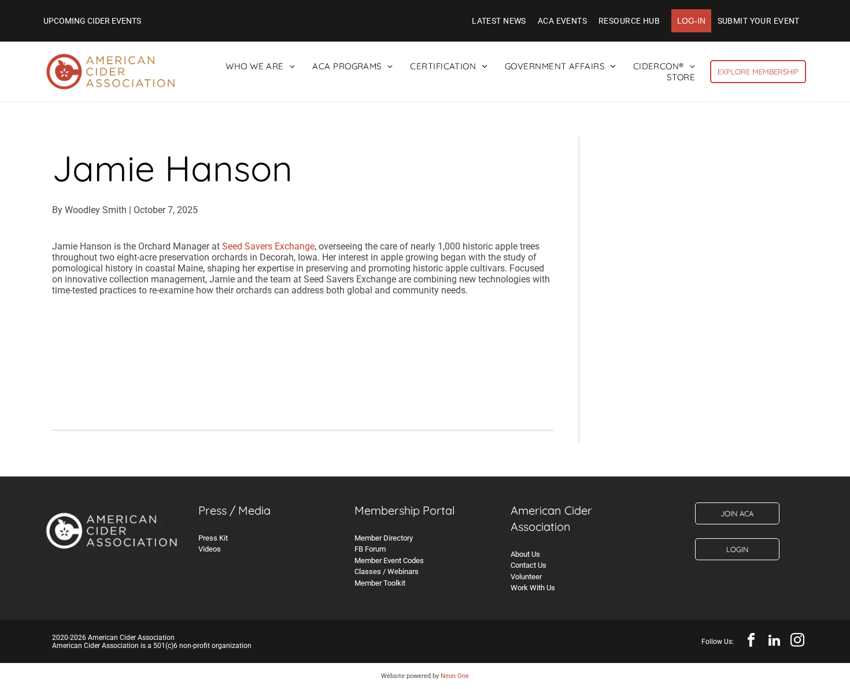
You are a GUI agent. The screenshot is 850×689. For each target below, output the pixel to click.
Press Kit (213, 538)
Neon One (455, 676)
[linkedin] (774, 641)
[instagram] (797, 641)
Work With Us (533, 587)
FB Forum (370, 549)
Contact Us (528, 565)
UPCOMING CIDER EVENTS (92, 20)
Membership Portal (404, 510)
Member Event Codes (389, 560)
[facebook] (751, 641)
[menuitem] (499, 20)
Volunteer (526, 576)
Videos (209, 549)
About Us (525, 554)
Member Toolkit (379, 583)
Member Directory (383, 538)
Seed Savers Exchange (268, 246)
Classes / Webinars (386, 571)
